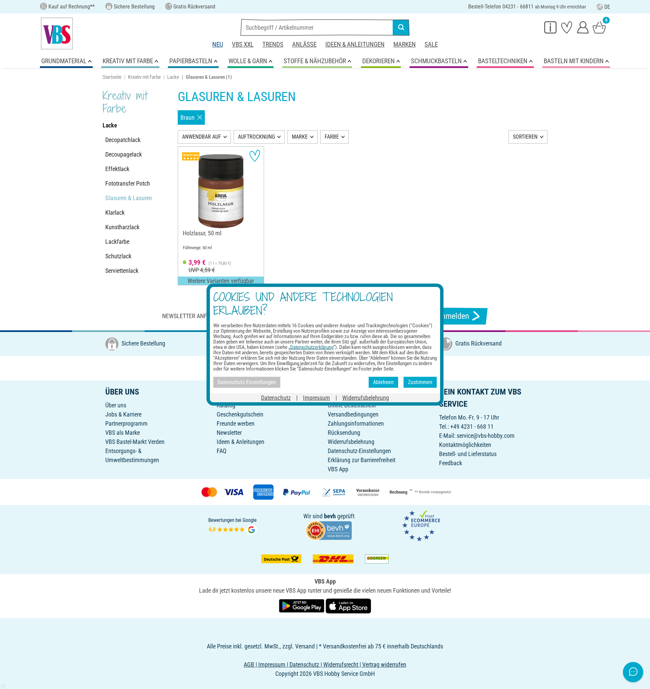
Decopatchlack (122, 139)
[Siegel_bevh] (329, 529)
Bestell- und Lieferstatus (468, 453)
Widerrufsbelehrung (351, 441)
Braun (187, 117)
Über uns (115, 405)
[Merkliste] (567, 27)
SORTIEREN (525, 137)
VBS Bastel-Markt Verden (135, 441)
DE (607, 7)
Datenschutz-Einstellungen (359, 450)
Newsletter (229, 432)
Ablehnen (383, 382)
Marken (404, 44)
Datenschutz (276, 397)
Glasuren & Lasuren (128, 197)
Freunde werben (236, 423)
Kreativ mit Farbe (144, 77)
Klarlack (115, 212)
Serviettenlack (121, 270)
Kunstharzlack (122, 227)
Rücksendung (344, 432)
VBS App (338, 469)
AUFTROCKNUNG (256, 137)
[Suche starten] (401, 27)
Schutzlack (118, 256)
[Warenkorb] (599, 27)
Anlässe (304, 44)
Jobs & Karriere (123, 414)
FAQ (221, 450)
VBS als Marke (122, 432)
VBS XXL (243, 44)
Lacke (173, 77)
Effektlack (117, 168)
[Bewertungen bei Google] (233, 525)
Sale (431, 44)
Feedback (450, 463)
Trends (272, 44)
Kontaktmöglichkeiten (465, 444)
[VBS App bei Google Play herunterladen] (302, 605)
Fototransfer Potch (127, 183)
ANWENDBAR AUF (201, 137)
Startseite (112, 77)
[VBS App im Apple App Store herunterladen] (348, 605)
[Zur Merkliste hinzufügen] (255, 156)
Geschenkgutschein (240, 414)
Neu (217, 44)
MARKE (300, 137)
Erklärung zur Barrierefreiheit (361, 460)
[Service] (550, 27)
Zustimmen (420, 382)
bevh (330, 516)
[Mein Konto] (583, 27)
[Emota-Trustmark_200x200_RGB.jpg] (421, 525)
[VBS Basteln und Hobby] (57, 33)
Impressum (316, 397)
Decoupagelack (123, 154)
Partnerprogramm (126, 423)
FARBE (332, 137)
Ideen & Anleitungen (355, 44)
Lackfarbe (117, 241)
